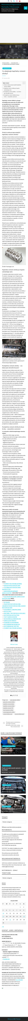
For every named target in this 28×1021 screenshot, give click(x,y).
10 (3, 913)
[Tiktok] (13, 695)
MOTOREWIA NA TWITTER (11, 626)
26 (10, 919)
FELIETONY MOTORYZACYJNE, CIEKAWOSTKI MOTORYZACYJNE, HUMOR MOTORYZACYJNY (13, 605)
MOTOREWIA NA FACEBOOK (12, 624)
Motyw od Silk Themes (14, 1019)
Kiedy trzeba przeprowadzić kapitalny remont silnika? (12, 85)
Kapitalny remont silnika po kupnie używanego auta (11, 89)
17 (3, 916)
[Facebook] (15, 695)
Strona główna (5, 62)
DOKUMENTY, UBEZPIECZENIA (12, 609)
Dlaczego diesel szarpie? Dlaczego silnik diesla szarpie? (12, 788)
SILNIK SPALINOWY (14, 62)
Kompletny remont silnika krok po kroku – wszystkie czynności (11, 95)
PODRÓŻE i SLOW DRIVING (11, 622)
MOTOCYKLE (7, 611)
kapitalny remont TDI (8, 708)
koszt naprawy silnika (8, 710)
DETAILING (7, 602)
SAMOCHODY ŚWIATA (10, 620)
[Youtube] (11, 695)
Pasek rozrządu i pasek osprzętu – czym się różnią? (13, 769)
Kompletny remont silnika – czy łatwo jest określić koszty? (12, 92)
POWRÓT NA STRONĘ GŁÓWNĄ (13, 583)
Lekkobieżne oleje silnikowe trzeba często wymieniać (12, 749)
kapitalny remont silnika (8, 706)
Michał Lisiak (5, 752)
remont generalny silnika (9, 712)
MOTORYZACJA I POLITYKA (11, 615)
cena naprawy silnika (15, 700)
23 (24, 916)
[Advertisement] (14, 28)
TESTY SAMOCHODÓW (10, 617)
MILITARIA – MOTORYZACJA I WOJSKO (14, 613)
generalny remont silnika (9, 702)
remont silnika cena (7, 714)
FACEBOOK (6, 959)
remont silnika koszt (19, 714)
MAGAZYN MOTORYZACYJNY (12, 585)
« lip (3, 926)
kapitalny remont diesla (8, 704)
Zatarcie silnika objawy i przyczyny (12, 809)
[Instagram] (17, 695)
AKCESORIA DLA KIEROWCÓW (12, 618)
